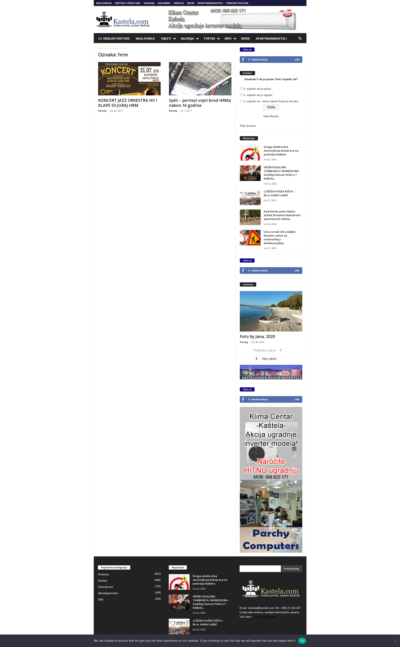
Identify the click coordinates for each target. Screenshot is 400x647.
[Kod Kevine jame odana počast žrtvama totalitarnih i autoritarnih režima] (250, 217)
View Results (271, 116)
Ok (302, 640)
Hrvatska (103, 574)
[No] (395, 641)
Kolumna (164, 3)
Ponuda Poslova (237, 3)
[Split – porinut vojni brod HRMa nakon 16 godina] (200, 78)
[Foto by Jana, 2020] (271, 311)
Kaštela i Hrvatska (127, 3)
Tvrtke (209, 38)
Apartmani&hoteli (210, 3)
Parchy (102, 110)
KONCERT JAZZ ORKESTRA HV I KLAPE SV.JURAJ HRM (127, 103)
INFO (228, 38)
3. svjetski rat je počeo (257, 88)
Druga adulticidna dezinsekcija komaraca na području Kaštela (281, 150)
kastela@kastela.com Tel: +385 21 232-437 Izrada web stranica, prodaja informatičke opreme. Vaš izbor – (270, 612)
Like (297, 59)
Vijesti (166, 38)
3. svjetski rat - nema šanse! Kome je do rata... (271, 101)
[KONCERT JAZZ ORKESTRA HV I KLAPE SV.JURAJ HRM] (129, 78)
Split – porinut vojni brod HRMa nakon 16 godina (200, 103)
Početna (102, 48)
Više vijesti (267, 358)
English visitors (116, 38)
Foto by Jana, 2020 (257, 336)
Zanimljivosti (105, 586)
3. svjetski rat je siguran (257, 95)
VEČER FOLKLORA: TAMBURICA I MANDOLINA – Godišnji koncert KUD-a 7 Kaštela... (282, 172)
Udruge (179, 3)
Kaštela (102, 580)
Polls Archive (248, 125)
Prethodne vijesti (265, 350)
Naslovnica (104, 3)
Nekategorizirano (108, 593)
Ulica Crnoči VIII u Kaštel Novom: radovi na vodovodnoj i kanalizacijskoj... (279, 237)
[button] (300, 38)
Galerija (149, 3)
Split (100, 599)
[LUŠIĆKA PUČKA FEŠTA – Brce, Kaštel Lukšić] (250, 197)
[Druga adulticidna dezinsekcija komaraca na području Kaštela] (250, 153)
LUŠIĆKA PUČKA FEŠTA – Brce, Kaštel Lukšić (279, 193)
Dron (190, 3)
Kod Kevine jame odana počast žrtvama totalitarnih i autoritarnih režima (282, 215)
